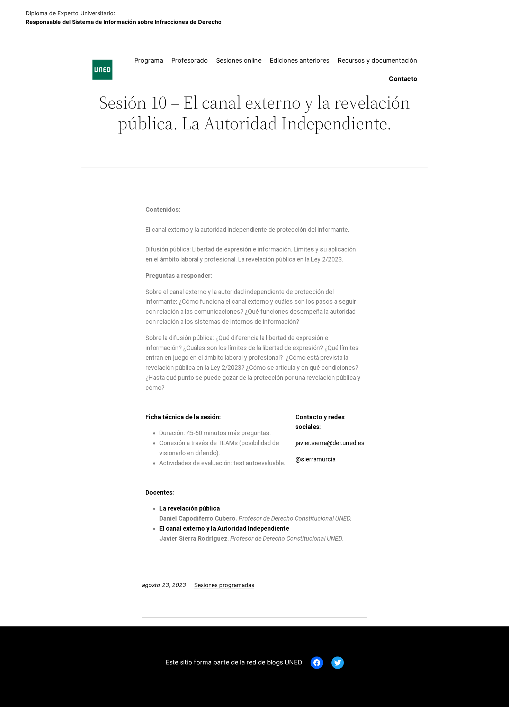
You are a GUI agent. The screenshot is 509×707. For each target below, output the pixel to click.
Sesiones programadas (224, 584)
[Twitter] (337, 662)
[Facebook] (317, 662)
